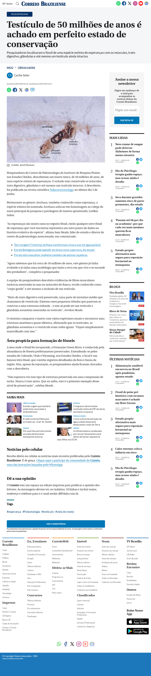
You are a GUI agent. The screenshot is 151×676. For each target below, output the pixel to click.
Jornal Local (132, 550)
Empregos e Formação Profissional (86, 613)
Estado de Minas (134, 595)
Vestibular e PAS (34, 574)
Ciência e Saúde (26, 67)
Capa (4, 550)
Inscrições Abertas (35, 612)
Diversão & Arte (9, 574)
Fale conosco (32, 590)
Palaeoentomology (61, 189)
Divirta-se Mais (62, 568)
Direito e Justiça (9, 612)
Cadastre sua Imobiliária (87, 590)
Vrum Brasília (132, 558)
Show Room (82, 570)
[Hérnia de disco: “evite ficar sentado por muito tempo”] (136, 334)
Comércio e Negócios (86, 626)
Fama (54, 546)
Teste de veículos (109, 558)
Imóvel (82, 541)
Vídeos (104, 566)
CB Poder (131, 554)
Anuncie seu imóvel (85, 550)
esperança (14, 511)
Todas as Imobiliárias (86, 586)
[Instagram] (135, 5)
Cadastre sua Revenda (111, 582)
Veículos (80, 608)
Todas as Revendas (110, 578)
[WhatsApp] (118, 5)
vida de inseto (65, 511)
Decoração (81, 574)
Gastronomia (57, 554)
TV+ (54, 589)
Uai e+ (129, 603)
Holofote (6, 589)
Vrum (105, 541)
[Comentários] (32, 91)
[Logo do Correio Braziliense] (44, 4)
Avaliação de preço (110, 562)
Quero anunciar (83, 600)
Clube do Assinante (10, 623)
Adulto (80, 619)
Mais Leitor (57, 593)
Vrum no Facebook (109, 574)
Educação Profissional (36, 582)
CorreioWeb (60, 541)
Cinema (55, 573)
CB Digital (6, 616)
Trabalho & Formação (36, 554)
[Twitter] (129, 5)
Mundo (5, 570)
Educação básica (34, 546)
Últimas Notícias (34, 566)
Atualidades (132, 580)
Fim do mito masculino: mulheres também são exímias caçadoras (51, 255)
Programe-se (57, 577)
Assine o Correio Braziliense (9, 628)
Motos (104, 570)
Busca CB (6, 620)
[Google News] (146, 5)
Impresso (8, 602)
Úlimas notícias (83, 562)
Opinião (5, 585)
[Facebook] (124, 5)
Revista (130, 576)
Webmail (56, 562)
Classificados (86, 595)
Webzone (56, 558)
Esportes (6, 577)
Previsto (30, 604)
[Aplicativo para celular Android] (138, 631)
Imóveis (80, 604)
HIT (53, 585)
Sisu (29, 578)
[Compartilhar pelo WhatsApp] (137, 163)
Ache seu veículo (109, 546)
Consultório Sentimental (62, 550)
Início (10, 67)
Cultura (30, 570)
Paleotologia (32, 511)
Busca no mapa (83, 554)
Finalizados (32, 616)
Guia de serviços (84, 566)
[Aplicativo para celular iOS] (138, 622)
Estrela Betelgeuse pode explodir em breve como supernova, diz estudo (54, 249)
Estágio (30, 558)
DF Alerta (131, 546)
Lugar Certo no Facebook (87, 582)
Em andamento (33, 608)
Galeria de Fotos (84, 578)
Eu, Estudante (37, 541)
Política (5, 558)
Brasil (4, 562)
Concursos (34, 595)
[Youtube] (141, 5)
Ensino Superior (33, 550)
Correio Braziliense (10, 543)
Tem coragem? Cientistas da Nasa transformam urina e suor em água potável (57, 244)
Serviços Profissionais (86, 623)
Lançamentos (82, 558)
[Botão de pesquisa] (16, 3)
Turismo (5, 597)
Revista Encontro (133, 565)
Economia (6, 566)
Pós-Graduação (33, 586)
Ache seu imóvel (84, 546)
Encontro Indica (133, 584)
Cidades (5, 554)
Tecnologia (6, 593)
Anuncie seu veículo (110, 550)
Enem (29, 562)
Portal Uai (131, 599)
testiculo (48, 511)
